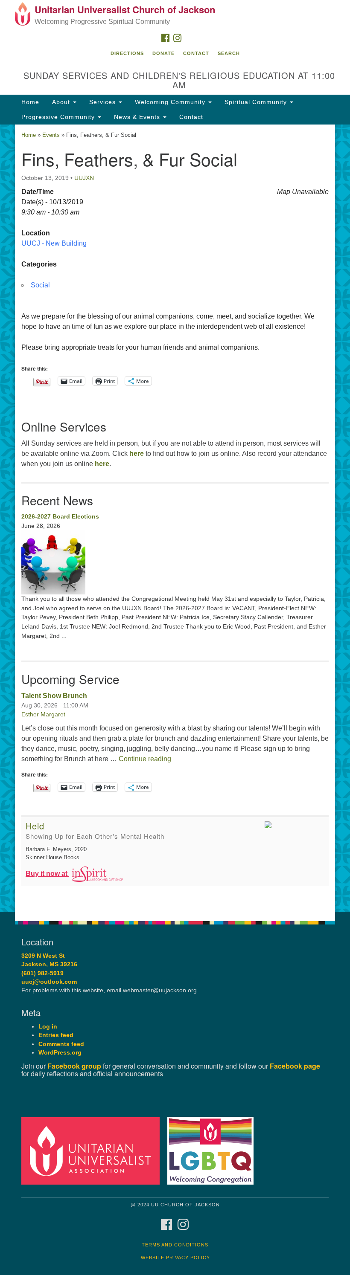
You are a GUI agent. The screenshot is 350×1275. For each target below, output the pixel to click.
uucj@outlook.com (49, 982)
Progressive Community (59, 116)
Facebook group (74, 1066)
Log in (47, 1026)
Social (40, 285)
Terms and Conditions (175, 1244)
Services (103, 102)
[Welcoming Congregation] (213, 1150)
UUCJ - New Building (54, 243)
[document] (175, 518)
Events (51, 135)
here (136, 453)
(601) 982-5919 (42, 973)
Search (229, 53)
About (62, 102)
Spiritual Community (257, 102)
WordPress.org (60, 1052)
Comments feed (61, 1044)
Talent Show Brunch (54, 695)
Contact (196, 53)
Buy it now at (47, 873)
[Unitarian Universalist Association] (93, 1150)
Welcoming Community (171, 102)
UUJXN (84, 177)
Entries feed (55, 1035)
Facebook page (295, 1066)
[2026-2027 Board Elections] (175, 562)
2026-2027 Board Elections (60, 516)
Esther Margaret (43, 714)
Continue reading (145, 758)
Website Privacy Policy (175, 1257)
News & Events (138, 116)
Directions (127, 53)
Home (30, 102)
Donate (163, 53)
